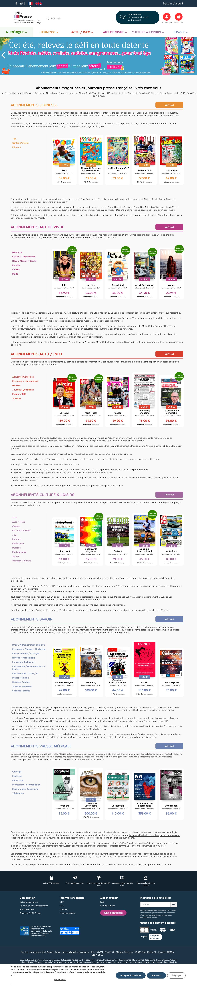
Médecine (17, 776)
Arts (14, 517)
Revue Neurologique (170, 835)
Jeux (14, 534)
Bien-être (17, 252)
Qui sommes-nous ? (29, 902)
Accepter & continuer (130, 975)
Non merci (156, 975)
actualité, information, (54, 962)
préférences (60, 979)
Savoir (179, 32)
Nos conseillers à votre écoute (146, 884)
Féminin (16, 269)
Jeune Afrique (146, 445)
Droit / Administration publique (28, 644)
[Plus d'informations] (64, 161)
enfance (107, 112)
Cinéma (16, 526)
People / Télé (19, 394)
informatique (85, 629)
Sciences (16, 398)
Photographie (19, 552)
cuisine (55, 237)
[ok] (49, 18)
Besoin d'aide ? (173, 3)
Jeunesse (47, 32)
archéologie (115, 629)
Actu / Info (80, 32)
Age (14, 138)
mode (98, 237)
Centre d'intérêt (20, 143)
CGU (62, 905)
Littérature (18, 543)
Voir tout (169, 105)
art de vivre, (79, 962)
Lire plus (154, 917)
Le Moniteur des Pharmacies (141, 845)
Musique (16, 547)
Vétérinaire (18, 793)
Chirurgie (17, 771)
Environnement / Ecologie (25, 653)
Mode (15, 273)
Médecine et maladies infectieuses (28, 837)
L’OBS (172, 445)
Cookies (63, 909)
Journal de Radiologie (59, 837)
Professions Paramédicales (26, 784)
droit (39, 629)
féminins (29, 237)
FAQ (102, 902)
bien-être (111, 237)
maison (86, 237)
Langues (16, 539)
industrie (129, 629)
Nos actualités (113, 913)
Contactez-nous (107, 905)
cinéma (146, 502)
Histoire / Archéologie (23, 657)
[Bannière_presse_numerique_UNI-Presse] (98, 55)
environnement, (100, 629)
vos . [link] (38, 979)
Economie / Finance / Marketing (29, 649)
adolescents (130, 112)
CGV (62, 902)
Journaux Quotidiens (23, 389)
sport (13, 505)
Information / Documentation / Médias (28, 668)
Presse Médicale (20, 677)
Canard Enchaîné (119, 445)
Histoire (16, 385)
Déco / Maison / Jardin (24, 261)
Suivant (193, 55)
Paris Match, (169, 962)
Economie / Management (25, 381)
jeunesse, (69, 962)
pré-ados (116, 112)
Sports (15, 556)
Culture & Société (21, 530)
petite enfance (94, 112)
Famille (16, 265)
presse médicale (70, 629)
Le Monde (133, 445)
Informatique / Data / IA (25, 673)
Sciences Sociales (21, 690)
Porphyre (36, 848)
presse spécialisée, (104, 962)
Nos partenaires (27, 909)
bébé (83, 112)
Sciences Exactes (21, 682)
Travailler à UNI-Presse (30, 913)
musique (157, 502)
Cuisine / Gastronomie (23, 256)
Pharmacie (17, 780)
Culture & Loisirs (146, 32)
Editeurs (16, 147)
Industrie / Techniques (23, 662)
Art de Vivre (113, 32)
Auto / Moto (18, 522)
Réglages (176, 975)
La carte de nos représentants (34, 905)
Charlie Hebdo (161, 445)
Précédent (4, 55)
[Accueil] (28, 15)
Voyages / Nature (21, 560)
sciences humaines (51, 629)
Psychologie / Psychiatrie (25, 789)
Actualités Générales (23, 376)
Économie (31, 629)
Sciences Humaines (22, 686)
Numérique (15, 32)
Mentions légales (67, 913)
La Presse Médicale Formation (144, 835)
